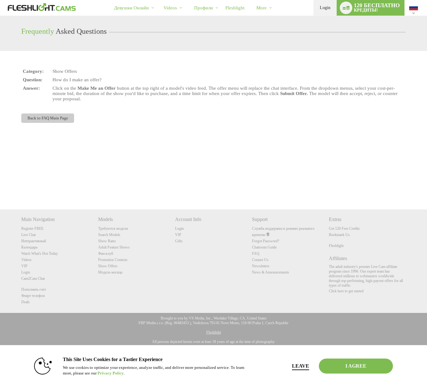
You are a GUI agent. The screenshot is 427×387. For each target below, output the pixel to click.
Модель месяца (110, 272)
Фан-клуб (105, 253)
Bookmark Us (339, 235)
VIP (24, 266)
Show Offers (108, 266)
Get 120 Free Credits (344, 228)
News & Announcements (270, 272)
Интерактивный (33, 241)
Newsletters (260, 266)
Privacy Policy (111, 373)
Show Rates (107, 241)
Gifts (179, 241)
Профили (203, 7)
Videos (170, 7)
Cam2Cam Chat (33, 278)
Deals (25, 302)
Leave (300, 366)
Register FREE (32, 228)
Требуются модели (113, 228)
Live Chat (28, 235)
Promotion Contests (113, 260)
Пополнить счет (33, 289)
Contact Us (260, 260)
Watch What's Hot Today (39, 253)
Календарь (29, 247)
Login (325, 7)
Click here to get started (346, 291)
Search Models (109, 235)
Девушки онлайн (131, 7)
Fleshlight (336, 246)
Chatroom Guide (264, 247)
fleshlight (234, 7)
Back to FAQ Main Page (48, 118)
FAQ (255, 253)
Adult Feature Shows (114, 247)
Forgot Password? (265, 241)
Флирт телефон (33, 296)
